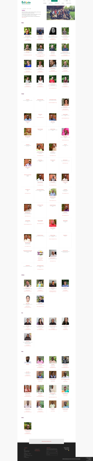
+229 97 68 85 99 (40, 366)
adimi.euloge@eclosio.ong (40, 367)
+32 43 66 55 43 (53, 38)
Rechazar (90, 459)
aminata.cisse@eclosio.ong (40, 117)
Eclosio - (26, 3)
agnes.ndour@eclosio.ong (40, 223)
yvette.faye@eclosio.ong (40, 269)
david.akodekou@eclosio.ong (65, 367)
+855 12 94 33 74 (28, 306)
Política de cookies (67, 449)
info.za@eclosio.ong (65, 329)
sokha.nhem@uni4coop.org (27, 307)
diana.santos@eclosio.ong (27, 345)
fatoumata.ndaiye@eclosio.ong (27, 224)
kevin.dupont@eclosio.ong (40, 56)
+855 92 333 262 (28, 290)
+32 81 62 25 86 (28, 71)
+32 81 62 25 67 (65, 38)
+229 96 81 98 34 (65, 381)
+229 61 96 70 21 (40, 395)
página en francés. (24, 17)
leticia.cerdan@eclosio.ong (40, 329)
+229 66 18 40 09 (53, 381)
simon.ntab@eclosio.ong (28, 246)
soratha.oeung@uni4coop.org (40, 306)
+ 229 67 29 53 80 (65, 366)
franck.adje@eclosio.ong (53, 367)
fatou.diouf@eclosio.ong (53, 155)
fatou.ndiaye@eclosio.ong (65, 215)
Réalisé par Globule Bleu (68, 450)
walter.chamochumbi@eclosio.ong (53, 329)
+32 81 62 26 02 (53, 70)
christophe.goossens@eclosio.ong (65, 55)
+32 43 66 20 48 (40, 71)
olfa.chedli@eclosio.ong (53, 39)
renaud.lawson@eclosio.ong (27, 396)
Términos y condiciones (66, 447)
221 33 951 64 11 (40, 259)
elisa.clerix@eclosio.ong (28, 375)
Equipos (30, 8)
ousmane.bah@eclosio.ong (27, 433)
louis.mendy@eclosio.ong (65, 193)
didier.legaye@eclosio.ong (65, 71)
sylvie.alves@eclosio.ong (28, 40)
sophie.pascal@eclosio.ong (27, 86)
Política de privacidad (66, 448)
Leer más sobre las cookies (89, 460)
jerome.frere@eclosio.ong (53, 55)
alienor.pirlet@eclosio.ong (40, 86)
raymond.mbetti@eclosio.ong (40, 396)
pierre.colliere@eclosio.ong (65, 39)
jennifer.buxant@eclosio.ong (40, 39)
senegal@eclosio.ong (40, 260)
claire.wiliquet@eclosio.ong (65, 86)
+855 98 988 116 (40, 290)
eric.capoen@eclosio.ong (28, 329)
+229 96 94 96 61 (40, 381)
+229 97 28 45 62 (65, 395)
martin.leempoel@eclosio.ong (52, 71)
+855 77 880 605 (65, 290)
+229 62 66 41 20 (53, 366)
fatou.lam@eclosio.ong (28, 193)
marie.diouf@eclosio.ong (40, 155)
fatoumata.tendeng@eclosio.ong (53, 102)
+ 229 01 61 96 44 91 (27, 395)
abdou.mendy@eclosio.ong (52, 200)
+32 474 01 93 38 (40, 38)
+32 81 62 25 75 (28, 39)
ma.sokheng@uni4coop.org (52, 291)
